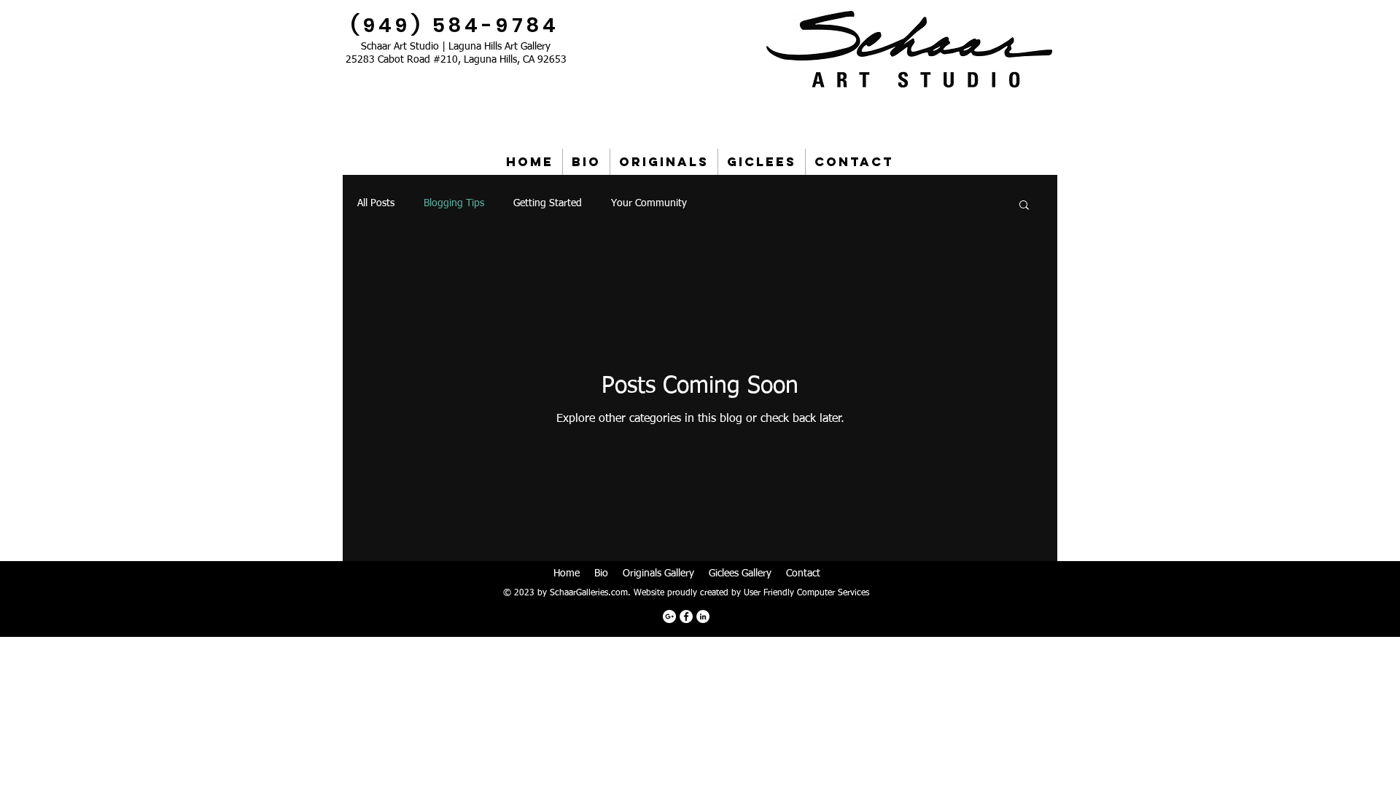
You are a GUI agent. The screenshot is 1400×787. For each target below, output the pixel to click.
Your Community (649, 203)
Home (566, 573)
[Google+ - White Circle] (669, 616)
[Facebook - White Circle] (686, 616)
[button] (1024, 206)
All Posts (375, 203)
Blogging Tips (454, 203)
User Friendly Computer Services (806, 593)
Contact (803, 573)
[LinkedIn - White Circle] (702, 616)
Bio (601, 573)
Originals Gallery (658, 573)
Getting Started (547, 203)
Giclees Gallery (740, 573)
